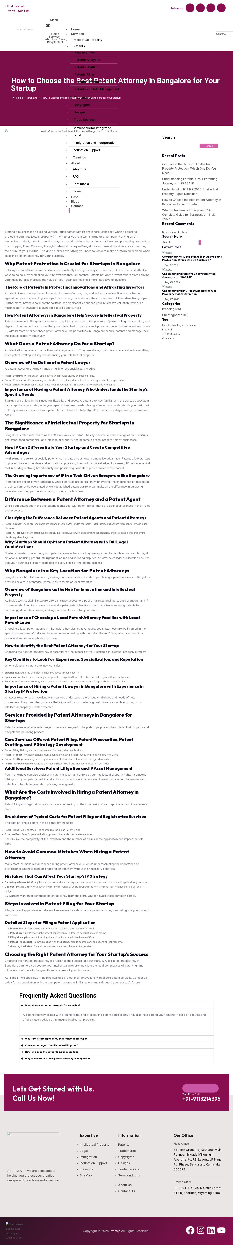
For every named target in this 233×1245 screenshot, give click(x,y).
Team (77, 191)
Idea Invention (85, 52)
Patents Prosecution (89, 82)
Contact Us (168, 338)
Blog (50, 42)
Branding (171, 309)
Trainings (79, 157)
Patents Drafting (86, 67)
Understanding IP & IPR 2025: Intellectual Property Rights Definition (189, 292)
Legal (77, 135)
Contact (58, 42)
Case (62, 39)
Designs (79, 112)
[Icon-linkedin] (210, 7)
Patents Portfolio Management (96, 89)
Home (55, 33)
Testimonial (81, 184)
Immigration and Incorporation (94, 142)
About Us (79, 169)
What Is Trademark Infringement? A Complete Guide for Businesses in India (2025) (189, 215)
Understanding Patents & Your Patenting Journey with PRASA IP (189, 275)
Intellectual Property (87, 40)
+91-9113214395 (171, 333)
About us (51, 39)
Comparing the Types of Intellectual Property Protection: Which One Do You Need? (192, 258)
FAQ (76, 176)
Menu (54, 20)
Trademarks (82, 97)
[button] (55, 36)
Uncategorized (175, 315)
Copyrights (82, 105)
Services (54, 36)
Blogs (75, 201)
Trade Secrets (84, 119)
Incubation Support (86, 150)
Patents (79, 46)
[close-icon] (50, 25)
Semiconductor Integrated (92, 128)
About (75, 163)
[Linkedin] (211, 1230)
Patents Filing (84, 74)
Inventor (166, 325)
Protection (190, 325)
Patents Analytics (87, 60)
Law (174, 325)
